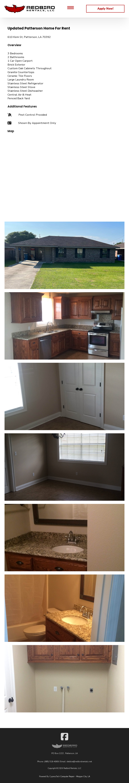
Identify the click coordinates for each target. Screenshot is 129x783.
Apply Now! (105, 9)
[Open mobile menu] (70, 8)
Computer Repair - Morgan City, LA (75, 776)
